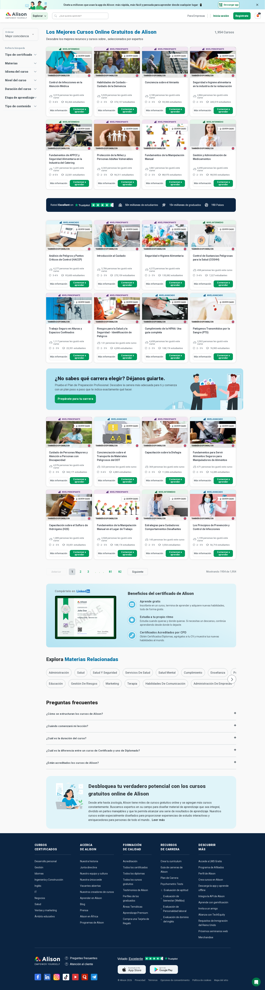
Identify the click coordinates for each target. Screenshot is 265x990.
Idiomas (39, 873)
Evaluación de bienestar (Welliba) (174, 898)
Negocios (40, 898)
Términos (153, 980)
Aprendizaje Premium (135, 912)
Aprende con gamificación (213, 902)
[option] (59, 672)
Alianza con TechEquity (211, 914)
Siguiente (137, 571)
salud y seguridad (105, 672)
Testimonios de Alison (135, 890)
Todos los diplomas (134, 873)
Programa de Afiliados (211, 867)
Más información (58, 110)
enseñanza (218, 672)
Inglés (38, 885)
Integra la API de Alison (211, 896)
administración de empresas (213, 683)
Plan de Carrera (169, 877)
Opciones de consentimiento (174, 980)
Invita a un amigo (208, 908)
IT (36, 891)
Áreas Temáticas (132, 906)
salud (81, 672)
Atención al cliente (81, 964)
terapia (132, 683)
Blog (82, 904)
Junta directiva (88, 867)
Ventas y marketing (46, 910)
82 (120, 571)
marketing (112, 683)
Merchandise (205, 937)
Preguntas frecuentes (83, 958)
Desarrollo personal (46, 861)
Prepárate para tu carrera (75, 399)
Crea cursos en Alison (210, 879)
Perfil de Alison (206, 873)
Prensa (84, 910)
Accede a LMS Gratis (210, 861)
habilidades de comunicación (165, 683)
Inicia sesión (221, 15)
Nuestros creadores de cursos (97, 891)
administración (59, 672)
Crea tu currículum (171, 861)
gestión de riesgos (84, 683)
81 (110, 571)
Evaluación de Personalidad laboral (174, 908)
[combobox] (18, 34)
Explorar (38, 15)
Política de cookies (201, 980)
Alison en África (89, 916)
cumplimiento (193, 672)
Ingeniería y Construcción (49, 879)
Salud (38, 904)
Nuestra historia (89, 861)
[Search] (55, 16)
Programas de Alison (92, 922)
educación (56, 683)
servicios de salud (137, 672)
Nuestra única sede (91, 879)
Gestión (39, 867)
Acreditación (130, 861)
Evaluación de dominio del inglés (176, 919)
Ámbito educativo (45, 916)
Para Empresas (196, 15)
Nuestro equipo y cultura (94, 873)
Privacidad (140, 980)
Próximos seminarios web (213, 931)
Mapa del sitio (221, 980)
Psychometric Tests (172, 884)
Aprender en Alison (91, 898)
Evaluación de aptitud (176, 890)
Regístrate (241, 15)
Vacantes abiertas (90, 885)
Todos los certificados (135, 867)
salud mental (167, 672)
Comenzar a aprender (79, 110)
